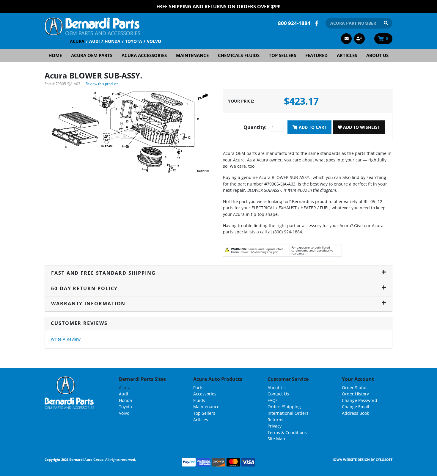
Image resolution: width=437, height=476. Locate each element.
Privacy (275, 426)
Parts (198, 387)
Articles (347, 55)
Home (55, 55)
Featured (316, 55)
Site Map (276, 439)
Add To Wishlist (361, 127)
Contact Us (278, 394)
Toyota (133, 41)
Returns (275, 419)
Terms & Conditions (287, 432)
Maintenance (192, 55)
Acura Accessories (144, 55)
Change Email (355, 406)
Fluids (199, 400)
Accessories (204, 394)
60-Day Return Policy (84, 288)
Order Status (354, 387)
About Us (377, 55)
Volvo (154, 41)
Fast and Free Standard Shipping (103, 273)
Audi (94, 41)
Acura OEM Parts (91, 55)
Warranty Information (88, 303)
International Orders (288, 413)
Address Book (355, 413)
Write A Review (66, 339)
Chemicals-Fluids (239, 55)
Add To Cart (312, 127)
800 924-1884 (294, 23)
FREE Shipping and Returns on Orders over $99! (218, 6)
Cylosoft (384, 459)
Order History (355, 394)
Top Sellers (282, 55)
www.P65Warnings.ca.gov (259, 252)
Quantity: (255, 127)
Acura (77, 41)
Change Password (359, 400)
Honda (112, 41)
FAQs (273, 400)
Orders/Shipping (284, 406)
